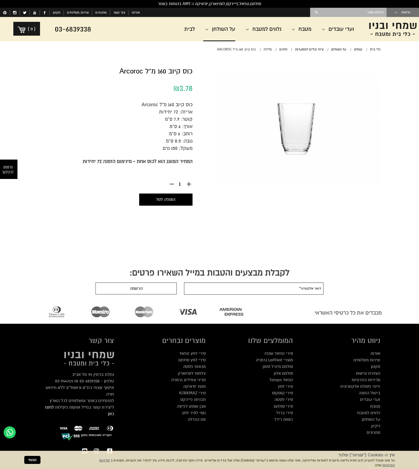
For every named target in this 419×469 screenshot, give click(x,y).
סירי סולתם (283, 406)
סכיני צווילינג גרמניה (188, 379)
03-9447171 (64, 381)
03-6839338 (90, 381)
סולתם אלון (283, 373)
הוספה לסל (165, 199)
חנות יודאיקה (194, 386)
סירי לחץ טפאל (192, 353)
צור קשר (119, 12)
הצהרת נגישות (368, 373)
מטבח (375, 406)
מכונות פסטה (194, 366)
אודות (136, 12)
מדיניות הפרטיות (366, 379)
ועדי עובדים (370, 399)
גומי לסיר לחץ (194, 412)
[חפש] (316, 12)
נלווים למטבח (368, 412)
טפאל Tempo (281, 379)
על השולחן (371, 419)
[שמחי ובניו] (393, 29)
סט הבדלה (197, 419)
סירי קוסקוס (282, 393)
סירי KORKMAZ (192, 393)
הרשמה (136, 288)
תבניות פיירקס (193, 399)
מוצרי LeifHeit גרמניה (274, 360)
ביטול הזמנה (369, 393)
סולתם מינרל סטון (278, 366)
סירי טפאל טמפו (279, 353)
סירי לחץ (285, 386)
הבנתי (32, 460)
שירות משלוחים (78, 12)
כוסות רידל (283, 419)
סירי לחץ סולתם (192, 360)
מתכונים (101, 12)
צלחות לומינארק (192, 373)
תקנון (56, 12)
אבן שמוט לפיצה (191, 406)
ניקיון (375, 426)
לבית (189, 29)
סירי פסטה (283, 399)
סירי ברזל (284, 412)
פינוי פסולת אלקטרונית (360, 386)
